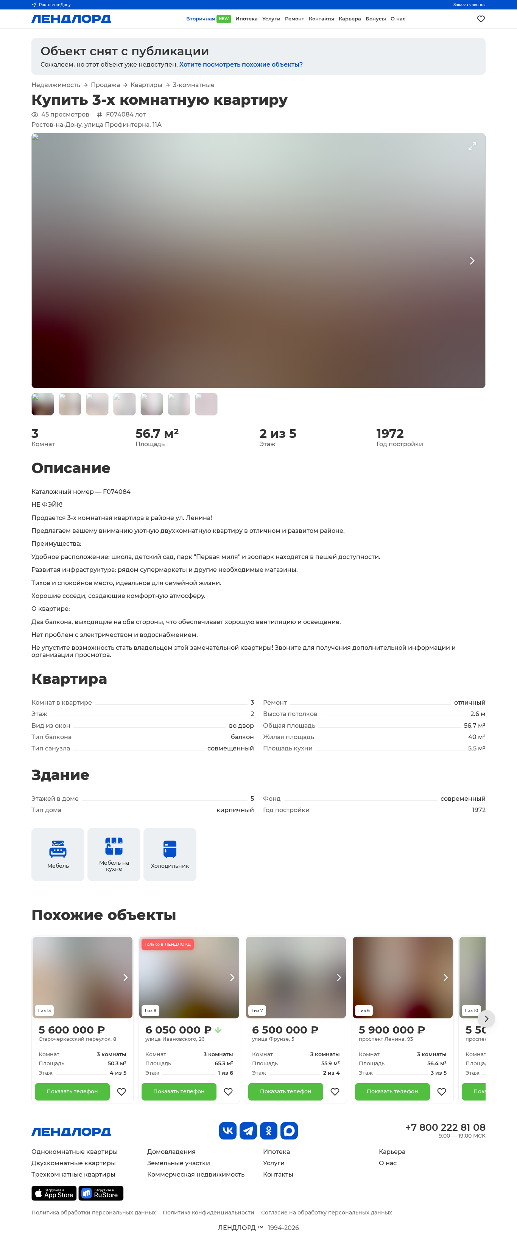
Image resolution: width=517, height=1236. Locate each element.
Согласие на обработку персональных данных (326, 1213)
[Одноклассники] (268, 1130)
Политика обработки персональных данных (93, 1213)
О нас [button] (398, 19)
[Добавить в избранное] (121, 1092)
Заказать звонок (469, 4)
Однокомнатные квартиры (74, 1151)
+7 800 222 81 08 (445, 1127)
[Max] (289, 1130)
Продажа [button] (105, 85)
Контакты (278, 1174)
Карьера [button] (350, 19)
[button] (42, 404)
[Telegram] (248, 1130)
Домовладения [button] (171, 1151)
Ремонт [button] (294, 19)
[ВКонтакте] (228, 1130)
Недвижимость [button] (55, 85)
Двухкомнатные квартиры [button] (73, 1163)
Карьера (392, 1151)
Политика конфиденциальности (208, 1213)
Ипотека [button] (246, 19)
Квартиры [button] (146, 85)
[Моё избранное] (481, 18)
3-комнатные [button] (194, 85)
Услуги (274, 1163)
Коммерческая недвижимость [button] (195, 1174)
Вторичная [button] (207, 19)
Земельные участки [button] (178, 1163)
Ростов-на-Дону (55, 4)
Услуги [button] (271, 19)
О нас (388, 1163)
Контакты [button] (321, 19)
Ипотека (276, 1151)
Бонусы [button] (376, 19)
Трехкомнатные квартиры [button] (73, 1174)
